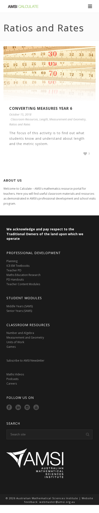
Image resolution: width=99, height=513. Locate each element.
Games (11, 347)
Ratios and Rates (19, 124)
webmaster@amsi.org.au (57, 502)
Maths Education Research (23, 275)
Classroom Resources (24, 119)
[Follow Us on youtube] (36, 408)
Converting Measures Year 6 (40, 108)
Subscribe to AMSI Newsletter (25, 360)
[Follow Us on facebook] (9, 408)
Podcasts (12, 379)
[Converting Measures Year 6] (49, 74)
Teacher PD (13, 270)
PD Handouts (15, 279)
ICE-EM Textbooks (17, 266)
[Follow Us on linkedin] (18, 408)
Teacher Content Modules (23, 284)
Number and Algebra (20, 333)
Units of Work (15, 342)
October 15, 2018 (20, 114)
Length (43, 119)
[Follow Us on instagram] (27, 408)
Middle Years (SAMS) (19, 306)
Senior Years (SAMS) (19, 311)
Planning (12, 261)
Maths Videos (15, 374)
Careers (11, 383)
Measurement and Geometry (67, 119)
